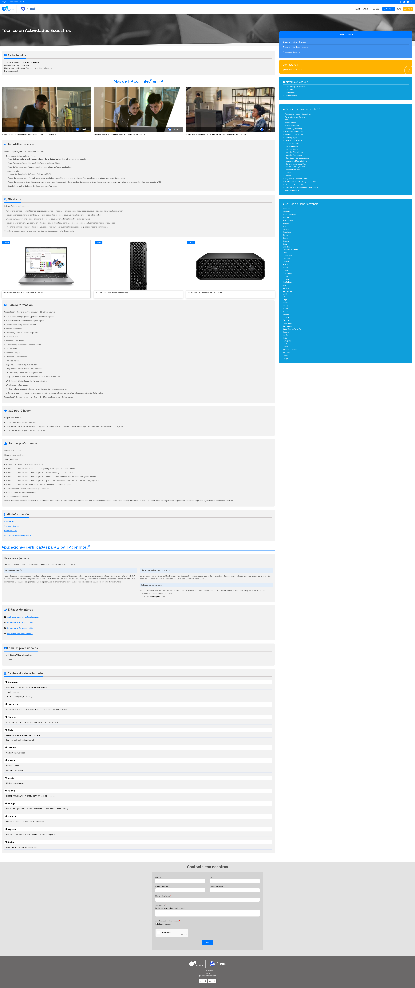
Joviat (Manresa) (12, 692)
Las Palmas (287, 291)
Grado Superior (291, 96)
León (285, 294)
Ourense (286, 317)
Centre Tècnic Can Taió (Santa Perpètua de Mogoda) (27, 687)
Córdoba (286, 259)
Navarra (286, 314)
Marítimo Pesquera (292, 170)
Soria (285, 338)
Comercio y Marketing (293, 129)
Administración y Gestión (295, 117)
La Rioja (286, 288)
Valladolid (286, 353)
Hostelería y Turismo (293, 143)
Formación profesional (30, 62)
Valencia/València (290, 350)
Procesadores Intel (16, 2)
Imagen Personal (291, 146)
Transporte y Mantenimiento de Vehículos (301, 187)
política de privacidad (171, 921)
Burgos (285, 238)
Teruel (285, 344)
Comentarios (160, 905)
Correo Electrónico (216, 887)
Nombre (158, 877)
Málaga (286, 306)
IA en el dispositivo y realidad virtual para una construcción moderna (29, 134)
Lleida (285, 297)
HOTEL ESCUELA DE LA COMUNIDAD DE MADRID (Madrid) (30, 796)
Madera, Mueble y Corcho (295, 167)
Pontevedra (287, 323)
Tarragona (287, 341)
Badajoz (286, 229)
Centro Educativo (161, 887)
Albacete (286, 212)
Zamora (286, 356)
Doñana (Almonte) (13, 766)
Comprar (6, 242)
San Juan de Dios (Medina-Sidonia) (20, 740)
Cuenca (286, 262)
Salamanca (287, 326)
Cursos (376, 9)
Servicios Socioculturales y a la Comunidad (302, 182)
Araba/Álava (288, 220)
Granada (286, 270)
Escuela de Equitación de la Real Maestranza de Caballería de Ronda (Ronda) (37, 809)
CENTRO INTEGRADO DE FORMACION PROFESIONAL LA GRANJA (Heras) (36, 710)
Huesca (286, 279)
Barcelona (287, 232)
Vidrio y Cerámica (292, 190)
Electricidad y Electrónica (295, 135)
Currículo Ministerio (11, 526)
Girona (285, 267)
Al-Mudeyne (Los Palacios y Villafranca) (22, 847)
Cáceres (286, 241)
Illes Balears (287, 282)
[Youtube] (408, 2)
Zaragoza (286, 358)
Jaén (284, 285)
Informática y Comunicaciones (297, 158)
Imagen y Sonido (291, 149)
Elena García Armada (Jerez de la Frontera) (23, 735)
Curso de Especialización (295, 87)
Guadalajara (287, 273)
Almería (286, 217)
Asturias (286, 223)
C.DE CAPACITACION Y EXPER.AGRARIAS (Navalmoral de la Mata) (32, 723)
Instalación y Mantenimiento (296, 161)
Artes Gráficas (290, 123)
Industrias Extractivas (293, 155)
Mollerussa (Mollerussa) (15, 783)
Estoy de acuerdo (164, 924)
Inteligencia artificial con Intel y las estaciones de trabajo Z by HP (119, 134)
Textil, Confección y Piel (294, 184)
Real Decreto (9, 521)
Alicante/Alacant (289, 215)
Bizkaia (285, 235)
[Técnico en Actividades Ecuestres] (18, 9)
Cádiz (285, 244)
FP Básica (289, 90)
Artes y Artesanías (292, 126)
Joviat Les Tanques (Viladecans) (19, 697)
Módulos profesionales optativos (17, 535)
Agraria (9, 660)
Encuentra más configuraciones (152, 596)
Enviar (207, 942)
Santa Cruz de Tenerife (292, 329)
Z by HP (4, 2)
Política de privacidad (207, 970)
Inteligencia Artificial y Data (295, 164)
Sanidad (288, 176)
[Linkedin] (404, 2)
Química (288, 173)
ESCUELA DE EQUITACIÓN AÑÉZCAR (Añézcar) (25, 822)
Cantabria (286, 247)
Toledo (285, 347)
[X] (400, 2)
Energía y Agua (291, 137)
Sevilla (285, 335)
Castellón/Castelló (290, 250)
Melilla (285, 309)
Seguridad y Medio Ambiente (296, 179)
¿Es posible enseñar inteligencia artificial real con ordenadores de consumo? (216, 134)
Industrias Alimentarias (294, 152)
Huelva (285, 276)
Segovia (286, 332)
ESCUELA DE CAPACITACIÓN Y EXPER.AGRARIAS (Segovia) (30, 835)
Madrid (285, 303)
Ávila (284, 226)
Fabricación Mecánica (293, 140)
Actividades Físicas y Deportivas (19, 655)
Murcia (285, 311)
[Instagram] (411, 2)
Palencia (286, 320)
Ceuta (285, 253)
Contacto (408, 9)
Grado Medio (25, 65)
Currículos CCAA (10, 531)
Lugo (285, 300)
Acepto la (167, 921)
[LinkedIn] (205, 981)
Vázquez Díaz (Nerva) (14, 770)
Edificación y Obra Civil (294, 132)
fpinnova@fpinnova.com (292, 69)
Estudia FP (388, 9)
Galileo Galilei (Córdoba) (16, 753)
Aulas (365, 9)
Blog (399, 9)
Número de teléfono (162, 896)
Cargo (212, 877)
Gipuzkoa (286, 264)
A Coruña (286, 209)
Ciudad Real (287, 256)
